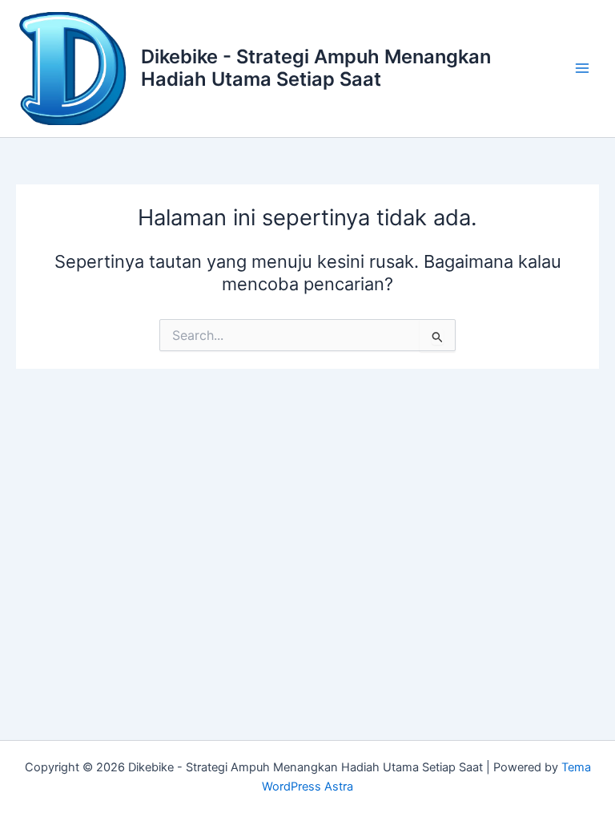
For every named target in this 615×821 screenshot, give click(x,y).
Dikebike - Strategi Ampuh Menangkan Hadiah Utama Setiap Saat (316, 68)
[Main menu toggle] (582, 68)
